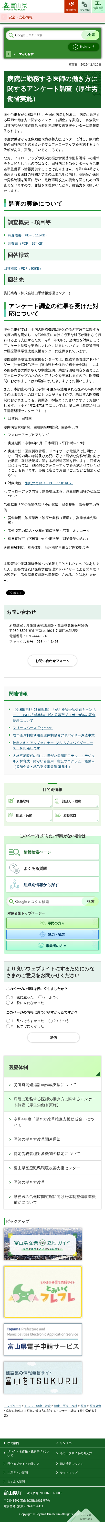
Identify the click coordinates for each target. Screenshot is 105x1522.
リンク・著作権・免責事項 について (28, 1453)
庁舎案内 (13, 1443)
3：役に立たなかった (27, 1003)
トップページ (12, 1406)
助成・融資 (24, 815)
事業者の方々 (56, 946)
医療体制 (18, 1067)
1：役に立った (22, 997)
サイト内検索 (11, 35)
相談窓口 (69, 815)
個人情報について (71, 1463)
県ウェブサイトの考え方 (76, 1453)
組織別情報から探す (41, 885)
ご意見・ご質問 (17, 1472)
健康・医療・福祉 (65, 1406)
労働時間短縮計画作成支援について (45, 1085)
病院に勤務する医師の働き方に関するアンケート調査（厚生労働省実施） (55, 1102)
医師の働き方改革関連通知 (37, 1139)
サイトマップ (68, 1472)
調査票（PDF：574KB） (26, 243)
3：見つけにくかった (27, 1026)
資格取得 (23, 801)
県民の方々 (56, 923)
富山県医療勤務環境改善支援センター (47, 1168)
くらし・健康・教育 (37, 1406)
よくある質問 (35, 868)
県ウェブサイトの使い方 (23, 1463)
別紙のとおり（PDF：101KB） (49, 483)
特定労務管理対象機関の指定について (47, 1154)
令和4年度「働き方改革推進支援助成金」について (54, 1122)
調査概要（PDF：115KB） (28, 235)
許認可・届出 (71, 801)
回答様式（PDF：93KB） (23, 268)
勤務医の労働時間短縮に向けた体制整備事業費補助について (55, 1199)
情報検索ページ (37, 852)
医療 (83, 1406)
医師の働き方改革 (29, 1182)
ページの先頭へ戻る (83, 1514)
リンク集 (66, 1443)
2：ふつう (51, 997)
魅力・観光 (56, 934)
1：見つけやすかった (27, 1021)
